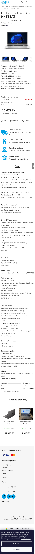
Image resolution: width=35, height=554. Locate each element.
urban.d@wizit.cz (12, 487)
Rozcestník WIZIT (26, 519)
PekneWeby (25, 529)
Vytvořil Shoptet (13, 529)
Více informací (26, 539)
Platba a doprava (7, 471)
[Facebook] (4, 496)
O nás (4, 473)
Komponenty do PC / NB (11, 519)
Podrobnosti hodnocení (8, 23)
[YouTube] (13, 496)
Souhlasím (16, 549)
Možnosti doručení (7, 102)
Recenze (5, 468)
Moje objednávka (7, 465)
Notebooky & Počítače (17, 517)
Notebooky (26, 383)
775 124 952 (11, 491)
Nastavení (16, 544)
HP (7, 26)
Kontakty (5, 478)
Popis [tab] (17, 166)
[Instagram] (9, 496)
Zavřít (11, 122)
